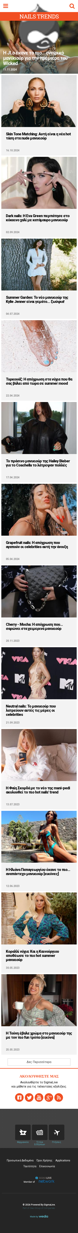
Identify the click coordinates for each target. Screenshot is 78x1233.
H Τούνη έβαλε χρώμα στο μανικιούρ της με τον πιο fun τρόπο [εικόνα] (39, 1035)
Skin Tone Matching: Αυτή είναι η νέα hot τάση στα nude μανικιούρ (38, 136)
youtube (39, 1097)
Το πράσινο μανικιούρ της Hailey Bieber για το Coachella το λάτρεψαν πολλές (38, 463)
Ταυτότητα (29, 1166)
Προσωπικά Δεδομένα (20, 1160)
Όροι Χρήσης (44, 1160)
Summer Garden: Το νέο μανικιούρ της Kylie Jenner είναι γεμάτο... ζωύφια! (37, 299)
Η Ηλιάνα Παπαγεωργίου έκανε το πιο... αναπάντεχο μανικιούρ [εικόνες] (38, 871)
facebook (19, 1097)
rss (58, 1097)
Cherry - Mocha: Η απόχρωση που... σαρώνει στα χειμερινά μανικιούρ (34, 626)
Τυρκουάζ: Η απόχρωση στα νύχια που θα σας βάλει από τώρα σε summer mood (39, 381)
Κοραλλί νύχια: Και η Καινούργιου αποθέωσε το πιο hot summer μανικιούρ (32, 955)
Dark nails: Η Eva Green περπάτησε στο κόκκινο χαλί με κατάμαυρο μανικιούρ (37, 218)
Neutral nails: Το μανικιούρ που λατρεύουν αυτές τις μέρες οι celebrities (31, 710)
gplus (48, 1097)
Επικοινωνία (47, 1166)
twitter (29, 1097)
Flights (56, 1132)
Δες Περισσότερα (39, 1062)
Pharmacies (23, 1132)
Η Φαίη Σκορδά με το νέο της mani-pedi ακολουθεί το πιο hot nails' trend (38, 790)
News (40, 1132)
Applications (62, 1160)
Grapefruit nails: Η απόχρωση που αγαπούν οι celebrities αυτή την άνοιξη (37, 544)
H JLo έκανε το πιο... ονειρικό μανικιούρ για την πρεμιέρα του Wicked (35, 58)
